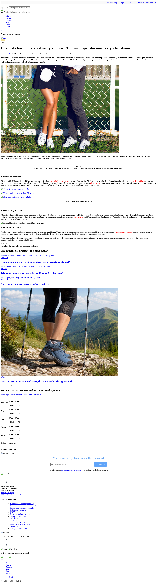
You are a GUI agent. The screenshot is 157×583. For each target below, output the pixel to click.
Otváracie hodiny (111, 3)
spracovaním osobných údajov (72, 470)
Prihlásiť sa (100, 464)
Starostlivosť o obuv (17, 522)
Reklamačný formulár (18, 510)
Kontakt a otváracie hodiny (20, 514)
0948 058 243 (6, 495)
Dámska (8, 16)
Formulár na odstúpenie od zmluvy (22, 508)
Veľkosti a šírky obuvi (18, 516)
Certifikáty (14, 526)
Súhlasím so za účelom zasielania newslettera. (80, 470)
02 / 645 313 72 (17, 495)
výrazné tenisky (95, 183)
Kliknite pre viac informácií (11, 395)
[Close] (2, 559)
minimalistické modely (124, 232)
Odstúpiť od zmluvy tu (18, 529)
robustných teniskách (137, 181)
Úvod (3, 54)
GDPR (12, 512)
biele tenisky (78, 217)
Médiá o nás (14, 518)
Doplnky (9, 20)
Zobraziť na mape (7, 493)
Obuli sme (14, 520)
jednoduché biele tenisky (60, 181)
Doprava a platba (126, 3)
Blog (7, 22)
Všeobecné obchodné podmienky (22, 504)
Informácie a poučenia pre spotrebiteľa (24, 506)
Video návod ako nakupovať (145, 3)
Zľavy (8, 26)
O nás (8, 24)
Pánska (8, 18)
